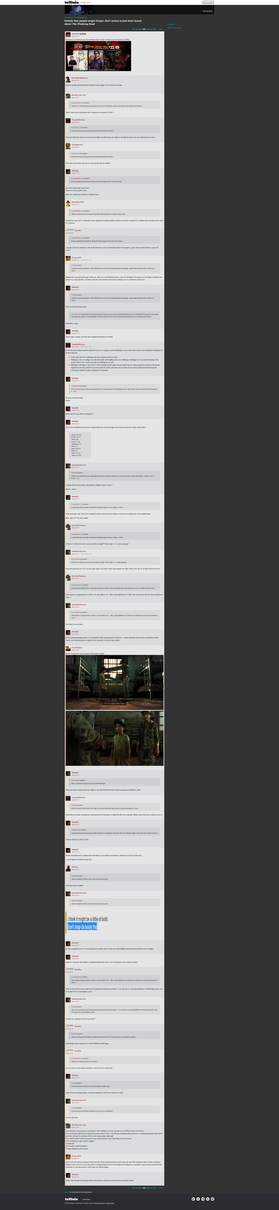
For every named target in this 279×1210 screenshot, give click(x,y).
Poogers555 (76, 258)
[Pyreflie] (69, 230)
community (85, 2)
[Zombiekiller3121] (68, 466)
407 (151, 29)
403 (136, 29)
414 (160, 29)
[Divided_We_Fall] (68, 96)
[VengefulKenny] (68, 120)
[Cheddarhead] (68, 146)
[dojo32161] (68, 34)
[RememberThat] (68, 204)
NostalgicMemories (80, 78)
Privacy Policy (110, 1203)
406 (147, 29)
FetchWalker (77, 648)
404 (140, 29)
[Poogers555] (68, 258)
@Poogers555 (76, 314)
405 (144, 29)
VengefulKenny (78, 120)
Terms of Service (100, 1203)
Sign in (67, 1192)
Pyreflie (77, 230)
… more (74, 391)
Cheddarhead (77, 145)
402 (133, 29)
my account (208, 2)
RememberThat (78, 202)
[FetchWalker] (68, 648)
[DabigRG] (68, 171)
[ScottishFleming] (68, 527)
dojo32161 (75, 34)
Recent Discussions (175, 28)
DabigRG (75, 171)
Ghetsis (75, 867)
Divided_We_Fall (79, 95)
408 (154, 29)
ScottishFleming (79, 525)
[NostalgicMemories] (68, 79)
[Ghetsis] (68, 868)
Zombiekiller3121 (79, 465)
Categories (208, 11)
